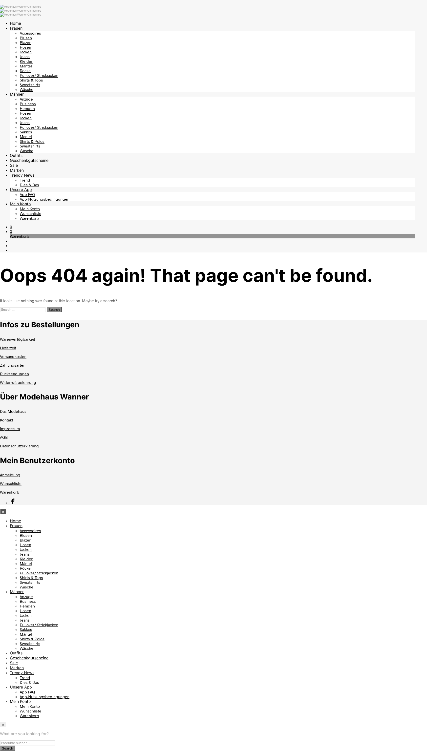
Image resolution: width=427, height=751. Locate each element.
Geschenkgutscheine (29, 160)
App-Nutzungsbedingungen (44, 199)
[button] (11, 226)
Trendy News (22, 175)
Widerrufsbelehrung (18, 382)
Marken (17, 170)
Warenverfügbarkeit (17, 339)
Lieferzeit (8, 347)
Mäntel (26, 65)
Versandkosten (13, 356)
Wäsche (26, 89)
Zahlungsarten (12, 365)
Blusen (26, 37)
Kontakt (6, 419)
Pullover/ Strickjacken (39, 75)
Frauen (16, 28)
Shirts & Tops (31, 80)
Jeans (25, 56)
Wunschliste (30, 213)
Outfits (16, 155)
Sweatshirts (30, 84)
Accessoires (30, 33)
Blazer (25, 42)
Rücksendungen (14, 373)
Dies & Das (29, 184)
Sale (14, 165)
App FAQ (27, 194)
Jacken (26, 51)
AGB (4, 437)
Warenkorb (29, 218)
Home (15, 23)
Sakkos (26, 131)
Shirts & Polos (32, 141)
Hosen (25, 47)
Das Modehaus (13, 411)
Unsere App (21, 189)
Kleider (26, 61)
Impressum (10, 428)
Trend (25, 180)
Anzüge (26, 99)
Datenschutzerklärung (19, 445)
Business (28, 103)
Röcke (25, 70)
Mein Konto (20, 203)
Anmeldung (10, 474)
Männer (17, 94)
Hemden (27, 108)
